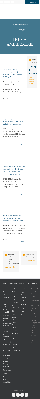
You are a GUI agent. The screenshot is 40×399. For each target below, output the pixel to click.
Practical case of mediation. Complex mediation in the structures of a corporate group (13, 218)
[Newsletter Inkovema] (29, 258)
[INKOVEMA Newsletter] (32, 72)
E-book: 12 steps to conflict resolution (15, 336)
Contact (24, 304)
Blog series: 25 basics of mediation (15, 321)
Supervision (5, 370)
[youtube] (12, 2)
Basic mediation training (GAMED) (5, 308)
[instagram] (8, 2)
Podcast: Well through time (15, 292)
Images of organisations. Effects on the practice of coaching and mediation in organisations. (14, 121)
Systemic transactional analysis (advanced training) (5, 353)
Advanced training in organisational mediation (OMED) (5, 321)
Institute (24, 289)
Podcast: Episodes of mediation (15, 303)
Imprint (23, 308)
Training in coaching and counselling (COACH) (5, 338)
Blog (13, 311)
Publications (15, 350)
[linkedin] (1, 2)
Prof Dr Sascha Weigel (24, 294)
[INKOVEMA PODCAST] (11, 261)
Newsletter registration (15, 345)
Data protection (24, 312)
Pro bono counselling (5, 379)
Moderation (5, 301)
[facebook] (5, 2)
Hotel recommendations (24, 318)
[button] (32, 2)
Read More (21, 100)
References (24, 301)
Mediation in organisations (5, 291)
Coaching (5, 297)
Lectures (5, 373)
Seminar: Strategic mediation (5, 363)
